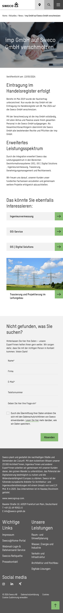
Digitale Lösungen (41, 568)
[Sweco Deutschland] (10, 4)
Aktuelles (13, 15)
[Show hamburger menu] (58, 4)
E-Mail (11, 381)
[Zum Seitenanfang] (55, 605)
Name (11, 360)
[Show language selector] (39, 4)
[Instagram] (4, 584)
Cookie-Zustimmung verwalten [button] (15, 597)
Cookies (45, 594)
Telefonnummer (15, 392)
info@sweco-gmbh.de (14, 511)
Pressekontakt (10, 561)
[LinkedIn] (13, 584)
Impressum (8, 534)
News (20, 15)
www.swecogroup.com (13, 498)
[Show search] (49, 4)
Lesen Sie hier (32, 420)
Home (4, 15)
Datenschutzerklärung (30, 594)
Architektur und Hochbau (45, 562)
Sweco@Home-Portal (13, 540)
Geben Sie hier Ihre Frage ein (22, 403)
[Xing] (21, 583)
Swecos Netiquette (12, 555)
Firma (10, 371)
